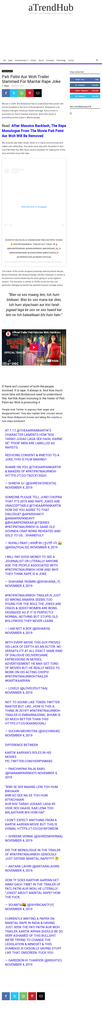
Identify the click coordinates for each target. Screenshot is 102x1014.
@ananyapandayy (19, 518)
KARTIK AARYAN (29, 262)
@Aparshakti (33, 514)
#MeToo (45, 455)
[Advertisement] (51, 37)
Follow (95, 85)
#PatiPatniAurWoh (41, 471)
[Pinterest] (30, 93)
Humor (71, 60)
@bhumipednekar (19, 522)
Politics (33, 60)
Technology (61, 60)
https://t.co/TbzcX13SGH (26, 475)
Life (4, 60)
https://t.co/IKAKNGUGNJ (25, 723)
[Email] (38, 93)
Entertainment (21, 60)
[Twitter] (14, 93)
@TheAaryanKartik (33, 430)
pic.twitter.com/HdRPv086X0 (28, 761)
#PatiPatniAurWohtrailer (26, 676)
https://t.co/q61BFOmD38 (37, 828)
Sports (41, 60)
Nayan (6, 86)
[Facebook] (6, 93)
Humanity (50, 60)
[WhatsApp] (22, 93)
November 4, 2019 (18, 487)
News (10, 60)
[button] (97, 60)
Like (96, 79)
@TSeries (42, 522)
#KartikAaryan (17, 681)
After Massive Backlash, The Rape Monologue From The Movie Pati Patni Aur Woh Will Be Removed (34, 131)
